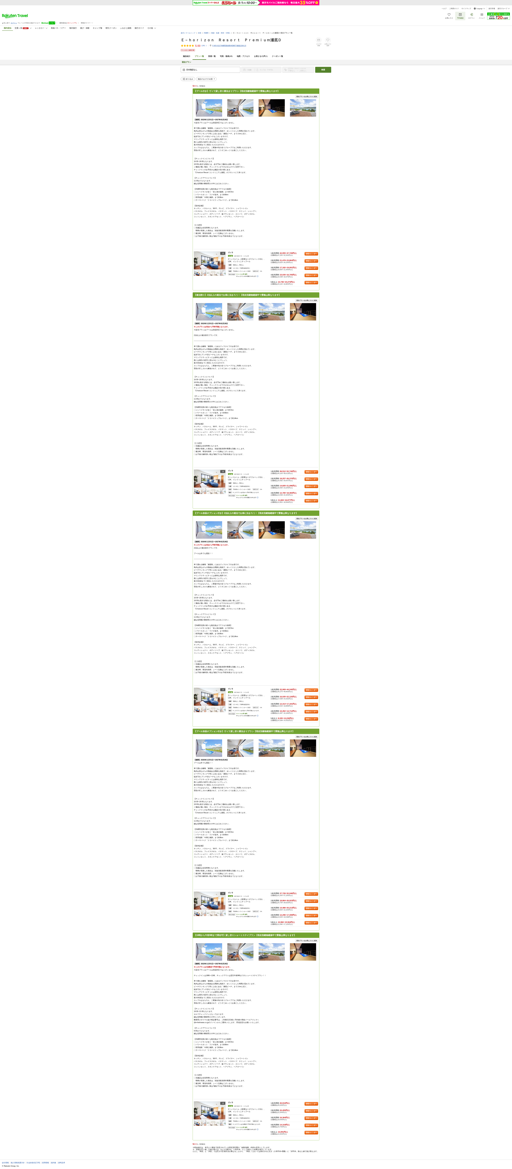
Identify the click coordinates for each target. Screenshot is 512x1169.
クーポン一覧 (277, 56)
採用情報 (45, 1163)
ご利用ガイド (454, 8)
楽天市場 (492, 8)
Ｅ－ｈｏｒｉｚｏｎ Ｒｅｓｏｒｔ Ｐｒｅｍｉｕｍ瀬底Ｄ (231, 40)
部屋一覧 (212, 56)
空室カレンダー (311, 254)
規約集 (53, 1163)
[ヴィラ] (210, 260)
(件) (203, 45)
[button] (224, 260)
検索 (323, 70)
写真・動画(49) (226, 56)
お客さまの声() (261, 56)
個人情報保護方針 (18, 1163)
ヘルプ (444, 8)
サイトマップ (466, 8)
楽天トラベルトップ (188, 33)
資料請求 (61, 1163)
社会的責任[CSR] (33, 1163)
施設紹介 (186, 56)
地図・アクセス (243, 56)
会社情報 (5, 1163)
